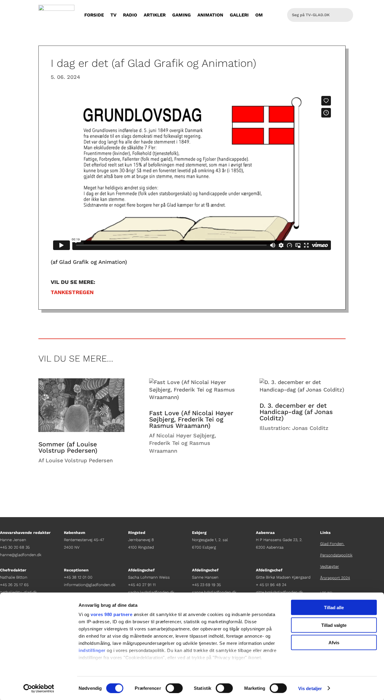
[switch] (174, 688)
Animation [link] (210, 15)
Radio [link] (130, 15)
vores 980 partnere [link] (111, 614)
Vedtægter (329, 566)
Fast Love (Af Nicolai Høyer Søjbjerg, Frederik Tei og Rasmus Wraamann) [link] (191, 419)
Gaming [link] (181, 15)
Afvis (333, 642)
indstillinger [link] (92, 650)
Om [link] (259, 15)
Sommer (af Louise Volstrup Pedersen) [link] (68, 447)
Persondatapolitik (336, 555)
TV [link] (113, 15)
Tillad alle (334, 607)
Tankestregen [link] (72, 292)
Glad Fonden (332, 543)
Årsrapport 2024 (335, 578)
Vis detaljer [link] (310, 688)
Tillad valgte (333, 624)
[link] (39, 688)
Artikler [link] (155, 15)
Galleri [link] (239, 15)
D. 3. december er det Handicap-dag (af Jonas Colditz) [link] (296, 412)
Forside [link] (94, 15)
